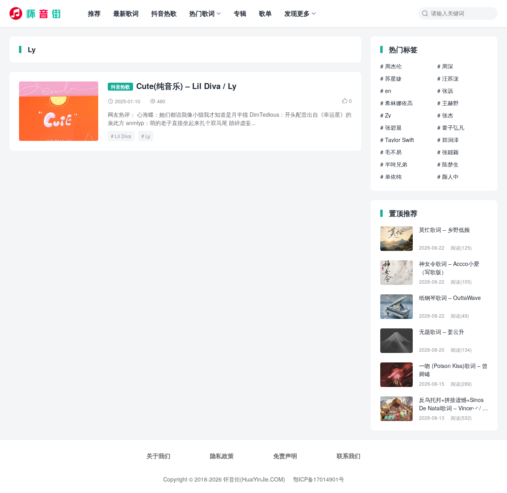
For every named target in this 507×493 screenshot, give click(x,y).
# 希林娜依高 (396, 103)
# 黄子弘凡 (450, 127)
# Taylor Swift (397, 139)
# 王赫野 (448, 103)
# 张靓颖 (448, 152)
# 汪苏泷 (448, 78)
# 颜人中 (448, 176)
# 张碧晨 (391, 127)
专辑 (240, 13)
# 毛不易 (391, 152)
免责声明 (285, 455)
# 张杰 (445, 115)
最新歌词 (126, 13)
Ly (147, 136)
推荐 (94, 13)
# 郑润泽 (448, 139)
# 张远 (445, 90)
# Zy (385, 115)
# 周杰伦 (391, 66)
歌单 (265, 13)
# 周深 (445, 66)
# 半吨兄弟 (393, 164)
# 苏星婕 (391, 78)
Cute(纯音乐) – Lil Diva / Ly (186, 85)
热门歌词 (202, 13)
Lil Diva (123, 136)
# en (385, 90)
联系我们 (348, 455)
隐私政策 (222, 455)
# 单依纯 (391, 176)
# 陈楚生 (448, 164)
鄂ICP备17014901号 (318, 479)
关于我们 (158, 455)
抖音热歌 (164, 13)
